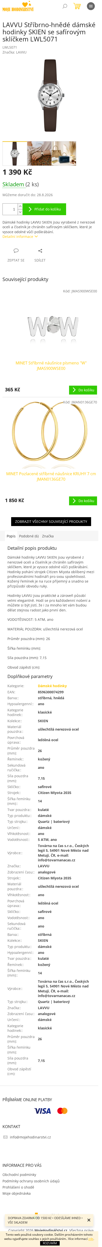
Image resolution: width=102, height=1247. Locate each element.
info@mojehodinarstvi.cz (30, 1137)
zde (90, 1239)
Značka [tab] (48, 536)
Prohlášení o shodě (18, 1187)
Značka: (14, 52)
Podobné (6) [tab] (29, 536)
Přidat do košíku (47, 209)
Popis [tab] (11, 536)
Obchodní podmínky (19, 1174)
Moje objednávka (16, 1193)
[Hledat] (65, 6)
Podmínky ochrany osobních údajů (31, 1181)
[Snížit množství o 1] (20, 212)
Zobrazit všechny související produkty (51, 521)
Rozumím (50, 1243)
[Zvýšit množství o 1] (20, 206)
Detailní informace (17, 236)
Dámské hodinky (52, 685)
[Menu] (91, 6)
